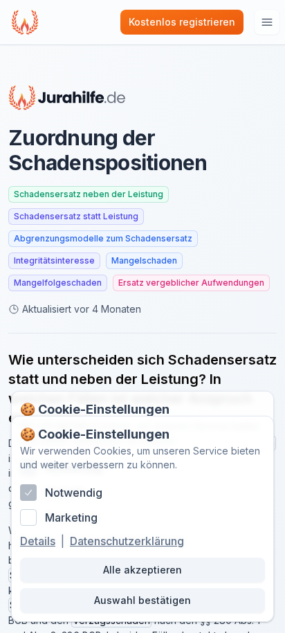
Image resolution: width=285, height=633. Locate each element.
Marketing (71, 517)
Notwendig (73, 492)
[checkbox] (28, 492)
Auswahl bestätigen (142, 600)
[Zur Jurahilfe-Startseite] (67, 97)
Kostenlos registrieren (182, 22)
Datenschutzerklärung (127, 541)
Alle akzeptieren (142, 570)
